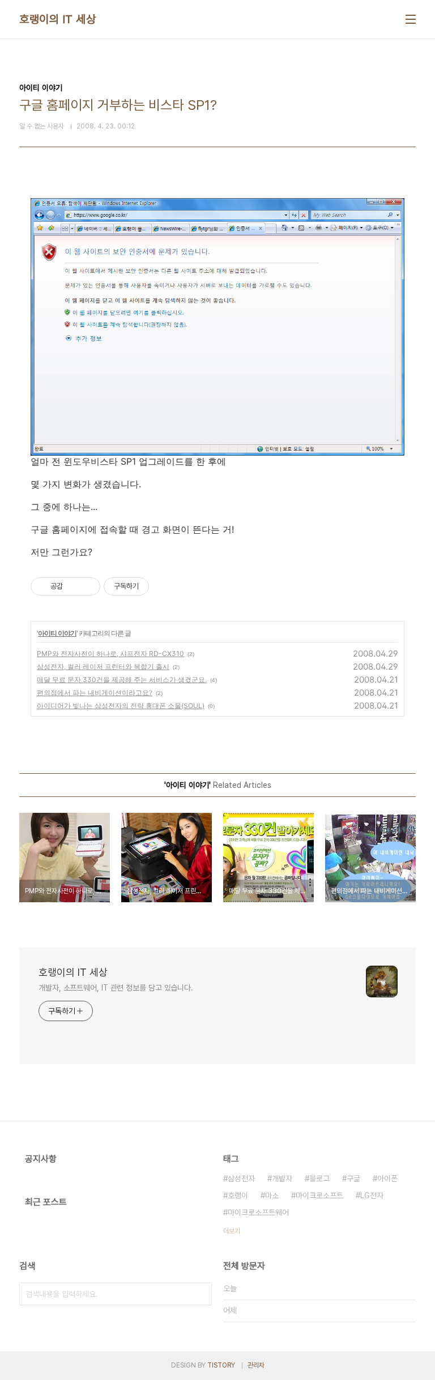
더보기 (231, 1231)
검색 (200, 1294)
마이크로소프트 (319, 1195)
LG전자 (371, 1195)
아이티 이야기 (57, 633)
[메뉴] (410, 19)
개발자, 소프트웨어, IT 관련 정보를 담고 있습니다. (116, 987)
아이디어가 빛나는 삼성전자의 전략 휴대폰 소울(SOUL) (120, 705)
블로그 (319, 1178)
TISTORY (221, 1365)
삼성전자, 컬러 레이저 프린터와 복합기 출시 (103, 666)
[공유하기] (73, 586)
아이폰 (387, 1178)
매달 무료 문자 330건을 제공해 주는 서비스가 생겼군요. (122, 679)
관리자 (256, 1365)
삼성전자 (241, 1178)
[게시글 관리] (87, 586)
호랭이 (238, 1195)
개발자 (282, 1178)
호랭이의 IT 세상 (57, 19)
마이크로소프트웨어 (258, 1212)
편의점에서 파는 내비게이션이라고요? (94, 692)
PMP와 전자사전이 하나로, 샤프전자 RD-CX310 (110, 653)
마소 (272, 1195)
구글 (353, 1178)
